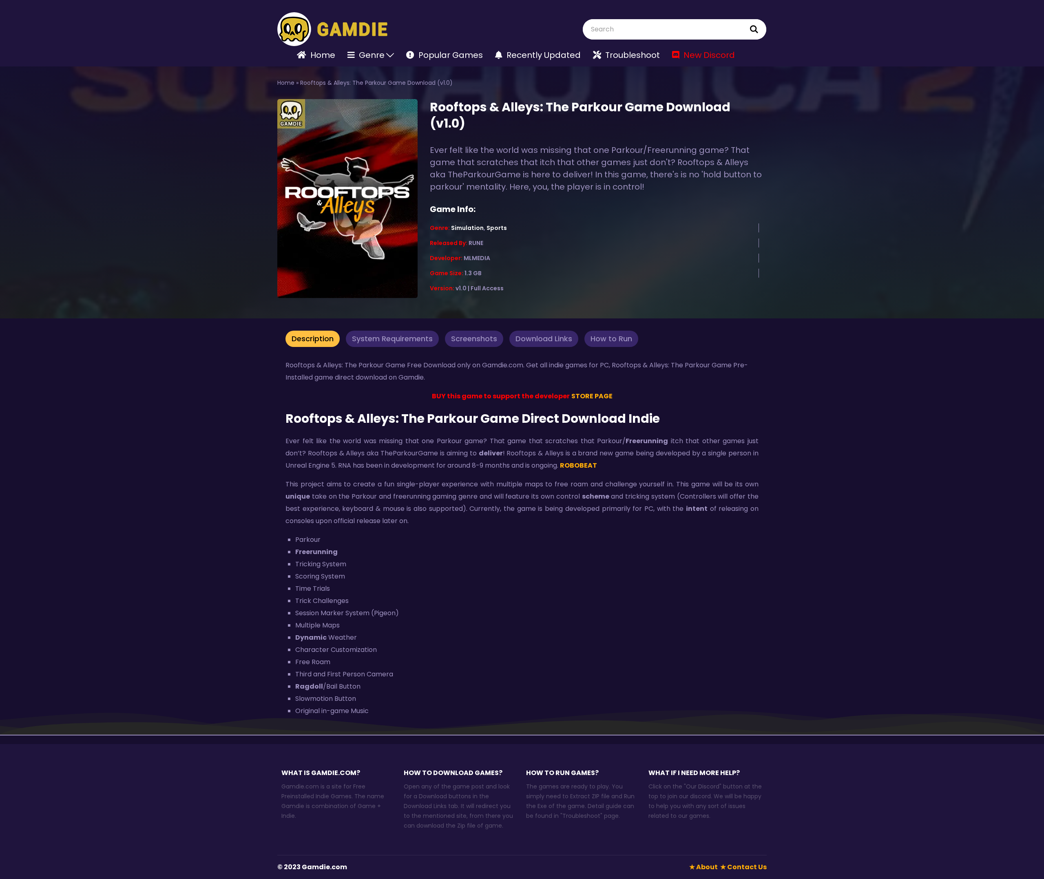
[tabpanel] (522, 540)
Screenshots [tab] (474, 338)
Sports (497, 228)
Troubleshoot (581, 816)
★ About (703, 867)
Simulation (467, 228)
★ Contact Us (743, 867)
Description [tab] (313, 338)
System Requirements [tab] (392, 338)
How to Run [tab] (611, 338)
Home (285, 83)
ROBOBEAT (579, 465)
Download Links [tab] (543, 338)
